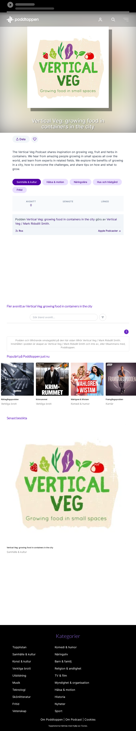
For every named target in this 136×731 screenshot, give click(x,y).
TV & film (61, 675)
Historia (60, 697)
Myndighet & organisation (72, 682)
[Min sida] (100, 20)
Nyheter (60, 704)
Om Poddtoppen (52, 719)
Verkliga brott (21, 668)
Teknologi (19, 689)
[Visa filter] (102, 317)
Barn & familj (63, 661)
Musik (16, 682)
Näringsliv (61, 654)
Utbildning (19, 675)
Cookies (89, 719)
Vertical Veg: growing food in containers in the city (60, 219)
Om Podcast (73, 719)
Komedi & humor (66, 647)
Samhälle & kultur (27, 181)
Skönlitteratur (21, 697)
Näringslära (80, 181)
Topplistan (19, 647)
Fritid (19, 189)
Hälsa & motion (55, 181)
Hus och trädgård (107, 181)
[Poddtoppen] (23, 19)
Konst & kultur (21, 661)
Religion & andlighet (68, 668)
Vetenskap (19, 711)
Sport (58, 711)
